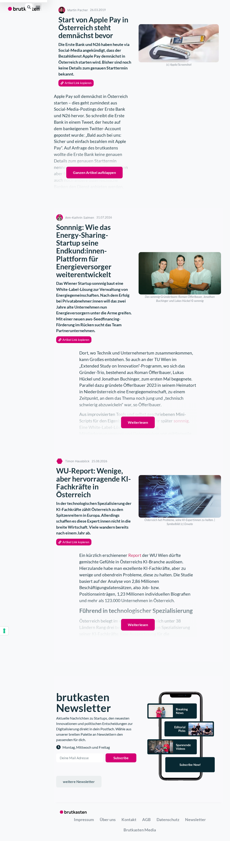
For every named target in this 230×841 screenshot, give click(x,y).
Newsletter (195, 819)
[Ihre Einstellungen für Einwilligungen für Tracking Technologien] (4, 631)
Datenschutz (168, 819)
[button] (38, 7)
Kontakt (129, 819)
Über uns (108, 819)
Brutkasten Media (140, 829)
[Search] (29, 7)
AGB (146, 819)
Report (135, 555)
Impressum (84, 819)
